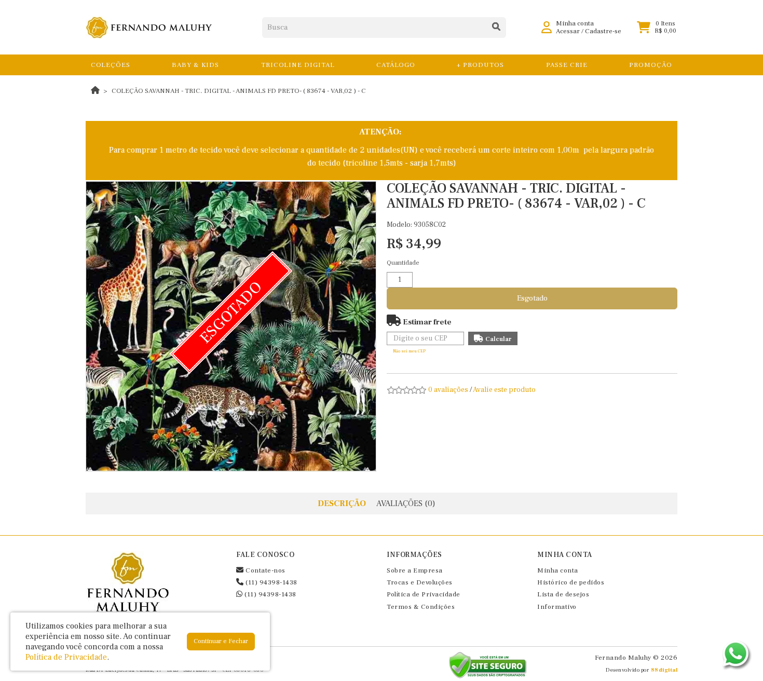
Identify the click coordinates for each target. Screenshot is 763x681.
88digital (664, 669)
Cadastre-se (603, 31)
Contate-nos (264, 570)
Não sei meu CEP (409, 351)
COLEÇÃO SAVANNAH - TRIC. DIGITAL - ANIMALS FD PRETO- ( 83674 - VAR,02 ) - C (239, 91)
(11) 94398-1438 (270, 582)
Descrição (342, 503)
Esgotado (532, 298)
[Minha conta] (546, 27)
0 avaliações (448, 389)
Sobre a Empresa (415, 570)
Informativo (557, 607)
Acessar (568, 31)
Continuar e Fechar (221, 641)
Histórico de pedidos (570, 582)
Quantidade (403, 263)
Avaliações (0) (405, 503)
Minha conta (557, 570)
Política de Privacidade (423, 594)
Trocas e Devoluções (420, 582)
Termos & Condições (421, 607)
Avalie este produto (504, 389)
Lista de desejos (563, 594)
